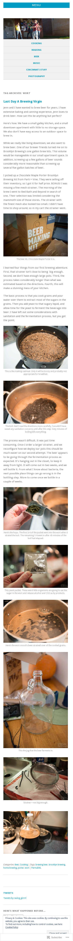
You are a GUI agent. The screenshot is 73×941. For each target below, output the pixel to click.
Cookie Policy (11, 927)
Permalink (36, 868)
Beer (36, 56)
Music (36, 63)
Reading (36, 50)
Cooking (36, 43)
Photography (36, 76)
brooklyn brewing (57, 864)
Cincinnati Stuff (36, 69)
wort (27, 868)
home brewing (10, 868)
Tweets (8, 893)
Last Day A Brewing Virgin (22, 101)
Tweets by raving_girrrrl (14, 898)
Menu (36, 5)
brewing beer (42, 864)
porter (21, 868)
